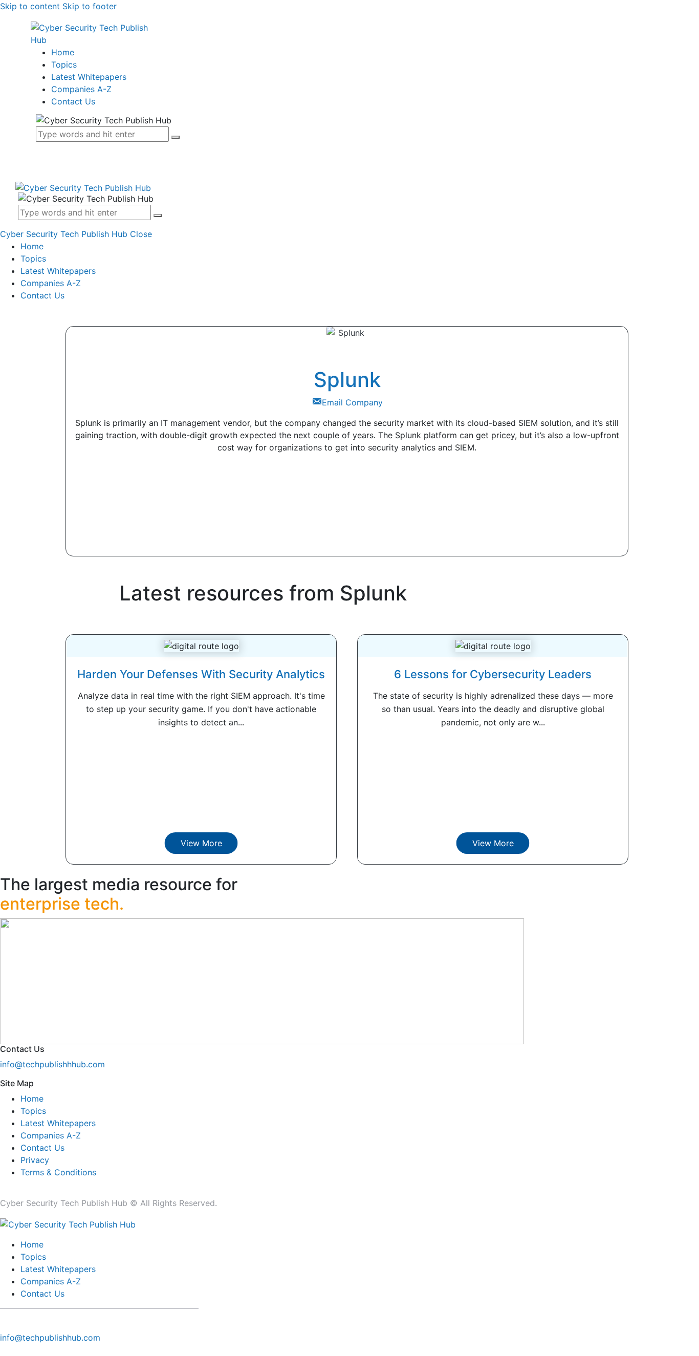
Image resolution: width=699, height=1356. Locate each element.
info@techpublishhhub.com (52, 1064)
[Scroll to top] (5, 1350)
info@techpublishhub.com (50, 1337)
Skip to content (30, 6)
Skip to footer (89, 6)
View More (201, 843)
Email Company (352, 402)
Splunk (347, 379)
